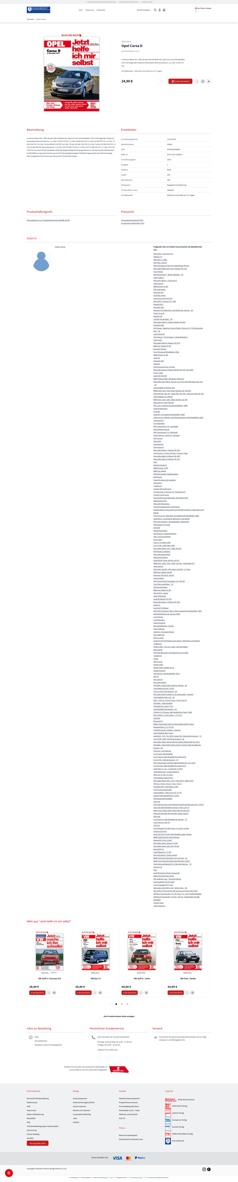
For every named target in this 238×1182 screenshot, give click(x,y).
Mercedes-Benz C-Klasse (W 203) (166, 450)
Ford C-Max (158, 373)
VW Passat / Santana (161, 551)
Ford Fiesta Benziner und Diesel (166, 507)
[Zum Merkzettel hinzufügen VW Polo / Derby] (187, 992)
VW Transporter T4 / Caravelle (165, 426)
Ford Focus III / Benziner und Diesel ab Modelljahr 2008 (176, 515)
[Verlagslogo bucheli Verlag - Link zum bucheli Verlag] (168, 1127)
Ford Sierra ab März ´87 (163, 584)
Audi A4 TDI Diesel (160, 608)
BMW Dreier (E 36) (160, 286)
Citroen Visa (158, 903)
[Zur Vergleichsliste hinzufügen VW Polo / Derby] (192, 992)
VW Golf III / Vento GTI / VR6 (164, 301)
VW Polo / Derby (160, 262)
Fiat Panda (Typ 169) (161, 524)
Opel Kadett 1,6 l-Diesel (163, 396)
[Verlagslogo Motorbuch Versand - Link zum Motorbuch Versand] (171, 1100)
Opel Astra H (158, 447)
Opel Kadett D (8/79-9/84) (164, 882)
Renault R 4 (158, 721)
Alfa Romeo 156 (159, 501)
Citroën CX (157, 867)
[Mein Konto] (159, 9)
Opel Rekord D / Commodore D (166, 772)
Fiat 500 (156, 527)
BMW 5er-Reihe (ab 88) (162, 572)
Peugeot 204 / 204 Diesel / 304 (165, 786)
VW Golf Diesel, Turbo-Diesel (165, 855)
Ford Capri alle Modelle (163, 754)
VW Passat (157, 477)
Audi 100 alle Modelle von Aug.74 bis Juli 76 (171, 807)
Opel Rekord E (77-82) (162, 852)
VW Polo (156, 816)
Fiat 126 (156, 801)
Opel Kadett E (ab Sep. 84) (164, 387)
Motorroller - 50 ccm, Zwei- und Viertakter (170, 646)
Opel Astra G (158, 420)
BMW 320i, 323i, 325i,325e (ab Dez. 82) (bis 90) (172, 390)
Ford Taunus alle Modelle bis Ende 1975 (169, 757)
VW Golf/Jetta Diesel (161, 554)
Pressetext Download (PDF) (132, 220)
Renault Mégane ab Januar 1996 (166, 614)
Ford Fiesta (158, 271)
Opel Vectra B (158, 334)
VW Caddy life (159, 635)
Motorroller (158, 664)
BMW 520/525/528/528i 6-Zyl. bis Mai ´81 (170, 858)
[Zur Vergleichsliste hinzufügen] (202, 81)
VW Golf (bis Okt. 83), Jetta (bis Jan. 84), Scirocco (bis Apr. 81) (178, 393)
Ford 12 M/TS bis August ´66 (165, 691)
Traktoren (157, 486)
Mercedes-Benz (159, 682)
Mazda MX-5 (158, 304)
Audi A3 (156, 358)
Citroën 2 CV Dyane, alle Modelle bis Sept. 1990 (172, 712)
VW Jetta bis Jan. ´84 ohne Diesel (167, 879)
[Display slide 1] (116, 1004)
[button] (71, 74)
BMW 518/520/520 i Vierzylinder (166, 837)
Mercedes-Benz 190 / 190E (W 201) (167, 548)
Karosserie (157, 649)
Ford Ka (156, 411)
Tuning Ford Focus (161, 495)
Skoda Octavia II (160, 465)
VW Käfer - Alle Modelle (162, 703)
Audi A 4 (156, 605)
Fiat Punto (157, 340)
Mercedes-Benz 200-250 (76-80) (166, 846)
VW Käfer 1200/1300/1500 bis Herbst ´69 (170, 685)
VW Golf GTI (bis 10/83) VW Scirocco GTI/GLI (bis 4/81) (175, 891)
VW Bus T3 (157, 256)
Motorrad (90, 10)
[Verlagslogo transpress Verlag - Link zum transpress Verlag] (168, 1120)
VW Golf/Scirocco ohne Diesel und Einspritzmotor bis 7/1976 (178, 804)
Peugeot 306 (158, 325)
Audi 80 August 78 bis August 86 (166, 873)
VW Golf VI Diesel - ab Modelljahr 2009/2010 (171, 521)
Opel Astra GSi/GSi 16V (162, 298)
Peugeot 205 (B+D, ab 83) (163, 575)
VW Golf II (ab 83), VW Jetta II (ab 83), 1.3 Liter (171, 569)
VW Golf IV (157, 483)
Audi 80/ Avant (159, 295)
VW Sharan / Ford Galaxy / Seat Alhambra (170, 337)
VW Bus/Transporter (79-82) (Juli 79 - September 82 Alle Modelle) (176, 898)
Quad (155, 658)
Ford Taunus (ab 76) (161, 822)
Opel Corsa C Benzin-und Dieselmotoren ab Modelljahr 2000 (178, 417)
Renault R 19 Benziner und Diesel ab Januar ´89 (173, 310)
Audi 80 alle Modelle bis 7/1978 (166, 795)
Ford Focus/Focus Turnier (164, 367)
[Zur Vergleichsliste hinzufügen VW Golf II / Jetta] (146, 992)
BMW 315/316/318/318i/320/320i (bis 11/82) (171, 861)
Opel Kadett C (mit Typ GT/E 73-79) (167, 792)
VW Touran (158, 438)
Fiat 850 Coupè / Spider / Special (166, 730)
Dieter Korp (126, 41)
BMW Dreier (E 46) (160, 355)
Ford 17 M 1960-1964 (162, 542)
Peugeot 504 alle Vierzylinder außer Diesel (170, 813)
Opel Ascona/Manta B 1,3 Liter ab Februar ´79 (172, 864)
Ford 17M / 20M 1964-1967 (164, 545)
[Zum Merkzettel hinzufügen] (196, 81)
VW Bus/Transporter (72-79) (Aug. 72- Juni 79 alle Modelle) (177, 894)
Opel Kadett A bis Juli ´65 (164, 697)
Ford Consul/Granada (162, 789)
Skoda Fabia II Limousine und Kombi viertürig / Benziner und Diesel (178, 511)
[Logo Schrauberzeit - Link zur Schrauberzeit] (168, 1141)
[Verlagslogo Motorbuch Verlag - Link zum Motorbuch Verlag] (168, 1106)
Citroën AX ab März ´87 (163, 319)
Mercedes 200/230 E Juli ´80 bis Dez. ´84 (170, 888)
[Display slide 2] (121, 1004)
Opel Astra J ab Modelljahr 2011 (166, 673)
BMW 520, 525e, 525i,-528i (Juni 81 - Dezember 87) (174, 563)
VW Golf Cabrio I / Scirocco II (165, 280)
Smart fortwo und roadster (164, 480)
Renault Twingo (159, 349)
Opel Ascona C (159, 905)
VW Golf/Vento (159, 289)
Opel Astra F (158, 283)
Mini (155, 462)
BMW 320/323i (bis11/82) (163, 876)
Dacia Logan (158, 638)
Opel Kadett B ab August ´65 (165, 709)
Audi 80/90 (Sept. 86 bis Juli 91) (166, 560)
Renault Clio (158, 292)
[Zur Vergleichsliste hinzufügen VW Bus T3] (100, 992)
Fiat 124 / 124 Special (162, 751)
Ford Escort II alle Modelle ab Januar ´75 (170, 819)
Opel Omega (158, 578)
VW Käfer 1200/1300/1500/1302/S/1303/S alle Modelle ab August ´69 (177, 746)
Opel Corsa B (158, 313)
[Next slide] (127, 1004)
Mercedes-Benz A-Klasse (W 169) (166, 456)
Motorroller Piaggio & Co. (163, 667)
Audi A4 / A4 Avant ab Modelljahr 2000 (169, 414)
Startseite (30, 19)
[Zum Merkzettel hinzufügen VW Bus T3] (95, 992)
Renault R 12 (158, 849)
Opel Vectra (158, 566)
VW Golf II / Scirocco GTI (163, 253)
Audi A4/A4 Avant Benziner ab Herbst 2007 (170, 498)
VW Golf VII (157, 679)
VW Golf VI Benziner (161, 504)
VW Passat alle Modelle (162, 798)
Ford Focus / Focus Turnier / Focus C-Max (170, 453)
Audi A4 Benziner (160, 408)
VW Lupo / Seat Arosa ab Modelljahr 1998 (170, 405)
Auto (81, 10)
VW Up (156, 676)
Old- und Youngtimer (162, 536)
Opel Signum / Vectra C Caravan (166, 435)
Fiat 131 (156, 825)
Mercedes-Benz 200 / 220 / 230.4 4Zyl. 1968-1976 (173, 780)
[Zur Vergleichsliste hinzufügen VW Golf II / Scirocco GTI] (54, 992)
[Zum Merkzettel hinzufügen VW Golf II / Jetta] (141, 992)
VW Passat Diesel (160, 587)
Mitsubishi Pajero (160, 557)
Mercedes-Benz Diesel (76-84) (165, 843)
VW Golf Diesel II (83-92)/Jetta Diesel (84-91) (171, 265)
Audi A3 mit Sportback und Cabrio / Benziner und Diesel (176, 641)
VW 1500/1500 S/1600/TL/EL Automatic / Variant (173, 694)
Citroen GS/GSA (160, 831)
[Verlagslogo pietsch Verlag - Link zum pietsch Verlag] (168, 1113)
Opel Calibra (158, 277)
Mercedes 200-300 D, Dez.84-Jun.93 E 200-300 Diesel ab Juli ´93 (178, 383)
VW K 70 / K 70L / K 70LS (163, 774)
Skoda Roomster (160, 530)
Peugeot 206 (158, 361)
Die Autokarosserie (161, 429)
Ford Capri (157, 539)
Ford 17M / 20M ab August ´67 (165, 760)
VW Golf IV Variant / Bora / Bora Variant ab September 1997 (177, 611)
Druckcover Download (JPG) (132, 223)
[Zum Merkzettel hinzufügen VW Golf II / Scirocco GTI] (48, 992)
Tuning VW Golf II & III (162, 489)
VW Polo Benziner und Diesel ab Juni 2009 (170, 652)
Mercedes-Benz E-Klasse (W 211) (166, 459)
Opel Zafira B (158, 629)
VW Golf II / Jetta (160, 259)
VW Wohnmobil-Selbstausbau (165, 474)
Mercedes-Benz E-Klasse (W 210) (166, 343)
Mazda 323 (157, 316)
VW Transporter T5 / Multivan (165, 432)
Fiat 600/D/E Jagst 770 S (163, 706)
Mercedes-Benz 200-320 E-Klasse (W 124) (170, 268)
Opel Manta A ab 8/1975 (163, 777)
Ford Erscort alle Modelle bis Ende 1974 (169, 766)
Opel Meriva (158, 444)
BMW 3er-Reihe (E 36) (162, 590)
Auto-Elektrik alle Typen (163, 733)
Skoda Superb (159, 670)
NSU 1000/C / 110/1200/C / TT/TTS (167, 715)
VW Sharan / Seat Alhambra (164, 533)
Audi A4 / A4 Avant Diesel (163, 632)
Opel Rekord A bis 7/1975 (163, 688)
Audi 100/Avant (159, 596)
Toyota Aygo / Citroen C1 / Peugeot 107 (169, 492)
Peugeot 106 (158, 307)
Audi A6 (156, 364)
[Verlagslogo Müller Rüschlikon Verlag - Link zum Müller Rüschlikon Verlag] (168, 1134)
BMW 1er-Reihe (159, 471)
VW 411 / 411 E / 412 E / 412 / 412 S (167, 783)
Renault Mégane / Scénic (163, 626)
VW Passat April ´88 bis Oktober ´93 (168, 274)
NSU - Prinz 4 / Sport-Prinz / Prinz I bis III (170, 700)
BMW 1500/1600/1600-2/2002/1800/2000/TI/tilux (173, 724)
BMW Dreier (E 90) (160, 468)
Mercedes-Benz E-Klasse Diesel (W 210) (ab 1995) (173, 370)
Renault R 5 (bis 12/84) (162, 840)
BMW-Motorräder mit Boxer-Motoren (168, 379)
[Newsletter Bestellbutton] (119, 1069)
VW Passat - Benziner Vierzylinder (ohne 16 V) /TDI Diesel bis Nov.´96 (178, 329)
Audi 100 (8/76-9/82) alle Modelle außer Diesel (172, 834)
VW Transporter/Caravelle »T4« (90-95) (169, 581)
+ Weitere (53, 972)
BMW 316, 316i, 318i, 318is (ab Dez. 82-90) (170, 399)
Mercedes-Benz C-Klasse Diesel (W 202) (169, 322)
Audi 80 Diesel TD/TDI (162, 599)
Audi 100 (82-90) (160, 376)
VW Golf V (157, 441)
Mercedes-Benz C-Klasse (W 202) (166, 602)
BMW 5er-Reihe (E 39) (162, 346)
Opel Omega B (159, 623)
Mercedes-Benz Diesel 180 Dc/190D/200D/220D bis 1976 (176, 742)
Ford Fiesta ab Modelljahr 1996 (166, 352)
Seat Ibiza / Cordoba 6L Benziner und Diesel (171, 518)
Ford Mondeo (159, 423)
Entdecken (101, 10)
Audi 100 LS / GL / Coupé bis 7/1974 (168, 769)
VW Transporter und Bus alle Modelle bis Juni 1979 (174, 763)
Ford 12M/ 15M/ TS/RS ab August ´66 (168, 739)
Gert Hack (45, 972)
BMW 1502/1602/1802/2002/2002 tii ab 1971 (171, 810)
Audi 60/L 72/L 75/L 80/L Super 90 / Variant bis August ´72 (177, 736)
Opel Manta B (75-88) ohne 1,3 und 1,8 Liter (171, 828)
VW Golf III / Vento (160, 593)
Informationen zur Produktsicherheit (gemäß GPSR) (48, 220)
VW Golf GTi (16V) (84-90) (163, 402)
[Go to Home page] (38, 10)
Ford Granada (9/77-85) (163, 885)
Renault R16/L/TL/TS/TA (163, 727)
